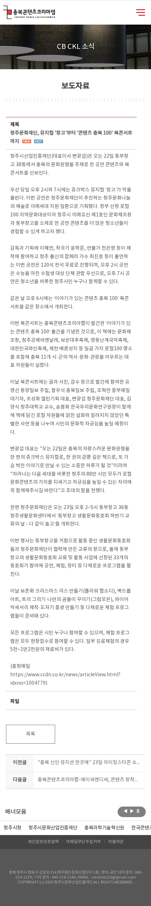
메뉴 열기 (140, 12)
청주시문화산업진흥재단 (52, 828)
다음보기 (131, 811)
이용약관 (116, 842)
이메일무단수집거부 (83, 842)
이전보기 (125, 811)
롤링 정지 (138, 811)
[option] (12, 828)
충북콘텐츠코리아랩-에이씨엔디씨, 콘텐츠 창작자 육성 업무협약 (90, 780)
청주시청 (12, 828)
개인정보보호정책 (43, 842)
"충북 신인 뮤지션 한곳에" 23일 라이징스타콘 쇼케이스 (90, 762)
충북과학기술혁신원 (104, 828)
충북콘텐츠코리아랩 (4, 9)
